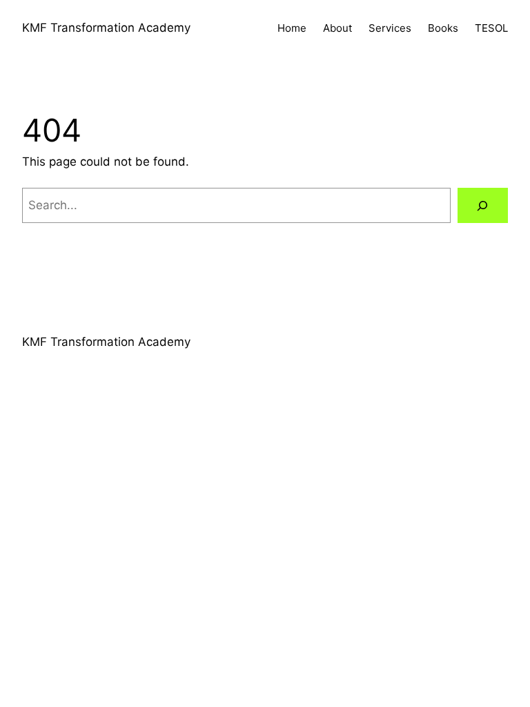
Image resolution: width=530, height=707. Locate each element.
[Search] (483, 205)
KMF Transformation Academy (106, 28)
